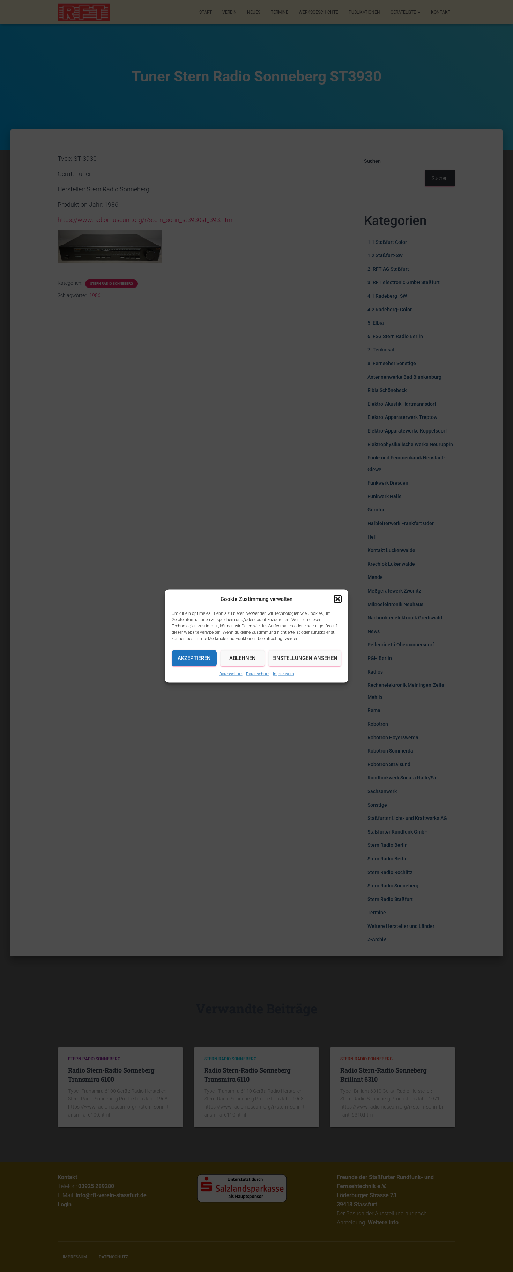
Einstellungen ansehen (304, 658)
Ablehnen (242, 658)
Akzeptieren (194, 658)
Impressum (283, 673)
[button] (337, 598)
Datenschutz (231, 673)
